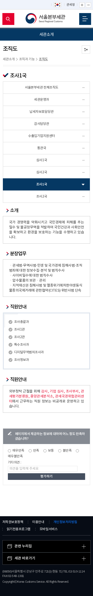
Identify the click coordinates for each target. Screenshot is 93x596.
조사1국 (41, 184)
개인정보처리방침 (65, 522)
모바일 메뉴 (85, 19)
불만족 (67, 451)
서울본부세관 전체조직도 (41, 88)
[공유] (86, 49)
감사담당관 (41, 124)
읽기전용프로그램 (19, 529)
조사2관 (19, 337)
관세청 (71, 5)
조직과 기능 (27, 59)
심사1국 (41, 160)
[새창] (58, 5)
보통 (51, 451)
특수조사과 (21, 345)
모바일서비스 (48, 529)
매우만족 (18, 451)
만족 (36, 451)
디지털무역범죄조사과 (29, 352)
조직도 (43, 59)
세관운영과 (41, 100)
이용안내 (38, 522)
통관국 (41, 148)
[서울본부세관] (47, 19)
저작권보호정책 (12, 522)
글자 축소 (88, 5)
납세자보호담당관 (41, 112)
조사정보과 (21, 360)
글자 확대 (82, 5)
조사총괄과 (21, 322)
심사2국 (41, 172)
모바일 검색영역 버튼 (8, 19)
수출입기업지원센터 (41, 136)
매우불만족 (15, 456)
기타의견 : (14, 462)
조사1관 (19, 329)
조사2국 (41, 197)
